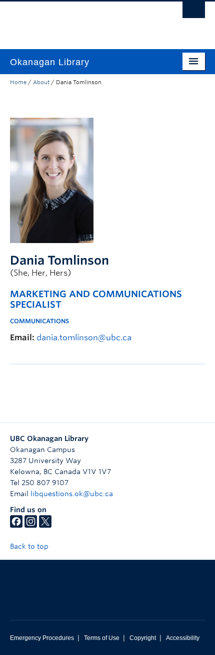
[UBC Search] (193, 13)
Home (18, 82)
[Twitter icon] (45, 525)
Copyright (143, 637)
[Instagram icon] (30, 525)
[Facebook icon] (16, 525)
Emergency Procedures (42, 637)
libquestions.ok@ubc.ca (71, 494)
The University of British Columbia (78, 21)
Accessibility (183, 637)
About (41, 82)
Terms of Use (102, 637)
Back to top (30, 546)
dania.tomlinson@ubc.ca (84, 337)
